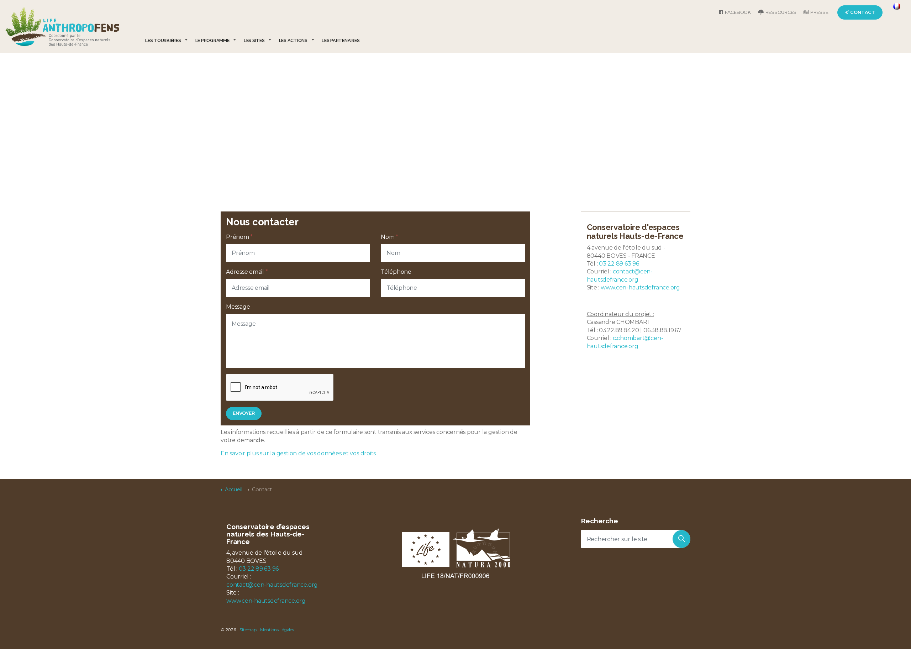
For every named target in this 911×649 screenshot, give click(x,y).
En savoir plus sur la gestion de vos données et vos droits (298, 453)
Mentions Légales (277, 629)
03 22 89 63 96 (619, 263)
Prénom (239, 237)
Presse (819, 12)
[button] (244, 413)
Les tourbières (163, 40)
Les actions (293, 40)
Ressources (781, 12)
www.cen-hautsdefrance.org (640, 287)
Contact (862, 12)
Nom (389, 237)
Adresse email (247, 271)
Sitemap (247, 629)
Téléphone (396, 271)
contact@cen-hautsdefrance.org (272, 584)
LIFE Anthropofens (62, 26)
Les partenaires (340, 40)
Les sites (254, 40)
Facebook (738, 12)
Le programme (212, 40)
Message (238, 306)
